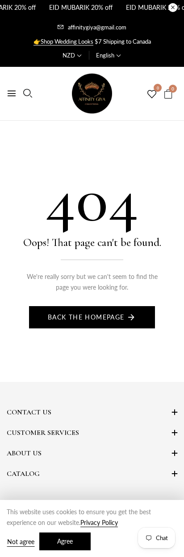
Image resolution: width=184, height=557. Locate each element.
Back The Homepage (86, 317)
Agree (65, 541)
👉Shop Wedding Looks (63, 41)
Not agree (20, 541)
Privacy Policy (99, 522)
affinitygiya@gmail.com (97, 27)
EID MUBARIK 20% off (81, 7)
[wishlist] (151, 94)
